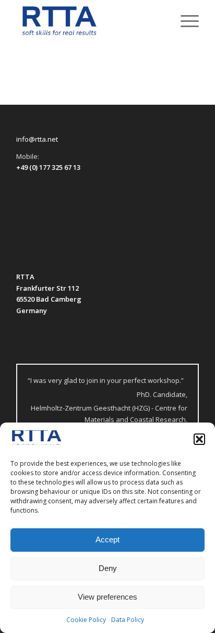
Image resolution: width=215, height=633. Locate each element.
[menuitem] (184, 21)
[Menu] (184, 21)
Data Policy (127, 619)
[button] (199, 439)
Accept (107, 539)
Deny (108, 568)
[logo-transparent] (89, 21)
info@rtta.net (37, 139)
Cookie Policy (86, 619)
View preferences (107, 596)
